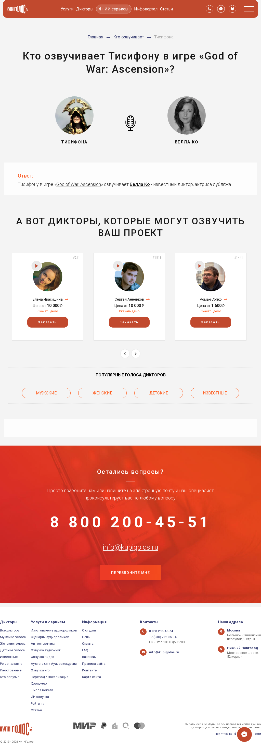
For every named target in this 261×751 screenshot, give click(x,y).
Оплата (88, 643)
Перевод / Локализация (49, 677)
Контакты (90, 670)
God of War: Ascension (78, 184)
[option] (47, 297)
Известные (215, 393)
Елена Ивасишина (48, 299)
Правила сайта (94, 664)
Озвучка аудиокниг (45, 650)
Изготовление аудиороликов (54, 630)
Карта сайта (91, 677)
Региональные (11, 664)
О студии (89, 630)
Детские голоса (12, 650)
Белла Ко (140, 184)
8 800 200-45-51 (130, 522)
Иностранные (10, 670)
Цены (86, 637)
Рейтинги (38, 703)
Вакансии (89, 657)
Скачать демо (47, 311)
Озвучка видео (42, 657)
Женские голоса (12, 643)
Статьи (166, 9)
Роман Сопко (211, 299)
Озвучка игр (40, 670)
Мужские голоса (13, 637)
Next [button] (135, 353)
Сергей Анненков (129, 299)
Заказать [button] (47, 322)
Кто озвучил (10, 677)
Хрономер (39, 683)
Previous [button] (125, 353)
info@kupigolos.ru (130, 547)
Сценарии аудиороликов (50, 637)
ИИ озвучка (40, 697)
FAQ (85, 650)
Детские (158, 393)
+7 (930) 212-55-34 (162, 637)
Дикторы (85, 9)
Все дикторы (10, 630)
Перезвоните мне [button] (130, 573)
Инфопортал (146, 9)
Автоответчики (43, 643)
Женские (102, 393)
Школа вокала (42, 690)
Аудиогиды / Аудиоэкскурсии (54, 664)
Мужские (46, 393)
